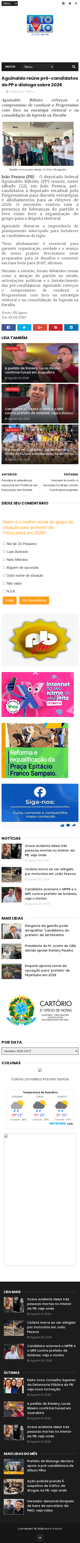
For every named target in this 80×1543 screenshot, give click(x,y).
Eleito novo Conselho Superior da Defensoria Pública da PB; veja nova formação (51, 1384)
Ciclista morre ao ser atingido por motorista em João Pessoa (50, 871)
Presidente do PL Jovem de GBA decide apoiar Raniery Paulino (50, 948)
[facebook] (76, 3)
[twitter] (70, 3)
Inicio (10, 66)
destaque (16, 91)
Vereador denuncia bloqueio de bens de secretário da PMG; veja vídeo (50, 1506)
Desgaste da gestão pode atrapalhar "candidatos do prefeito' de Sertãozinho (47, 930)
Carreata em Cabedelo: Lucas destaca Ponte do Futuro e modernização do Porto (39, 451)
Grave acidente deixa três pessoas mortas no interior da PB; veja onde (50, 850)
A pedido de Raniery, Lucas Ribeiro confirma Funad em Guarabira (32, 370)
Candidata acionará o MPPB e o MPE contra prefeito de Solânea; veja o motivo (39, 411)
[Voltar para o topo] (40, 1537)
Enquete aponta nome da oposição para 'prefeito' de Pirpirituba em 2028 (47, 970)
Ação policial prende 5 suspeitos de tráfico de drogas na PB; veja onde (47, 1486)
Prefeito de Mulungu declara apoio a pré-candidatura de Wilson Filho (50, 1466)
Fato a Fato (53, 1528)
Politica (30, 91)
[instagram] (63, 3)
